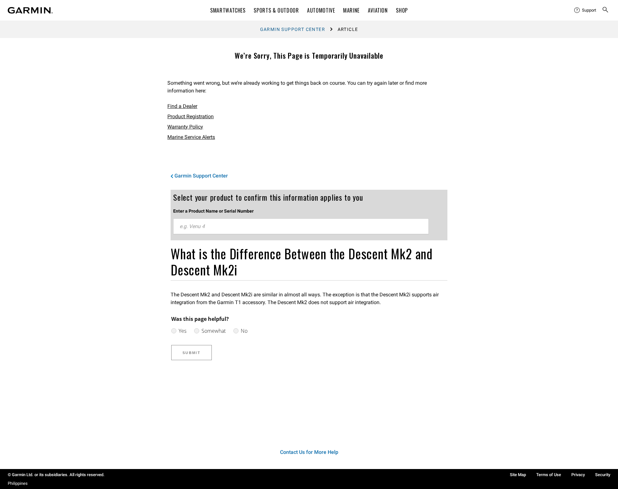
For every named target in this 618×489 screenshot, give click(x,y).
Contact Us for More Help (309, 452)
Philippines (18, 483)
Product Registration (190, 116)
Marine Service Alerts (191, 137)
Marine (351, 10)
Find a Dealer (182, 106)
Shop (402, 10)
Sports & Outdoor (276, 10)
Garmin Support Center (292, 29)
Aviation (378, 10)
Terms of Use (548, 474)
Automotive (321, 10)
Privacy (578, 474)
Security (602, 474)
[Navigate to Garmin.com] (30, 10)
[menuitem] (585, 10)
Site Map (518, 474)
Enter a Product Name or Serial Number (213, 211)
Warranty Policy (185, 127)
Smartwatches (228, 10)
